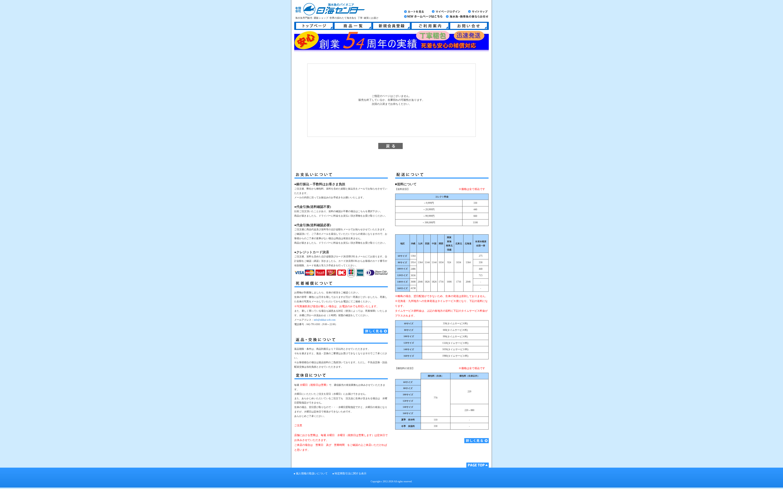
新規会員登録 (391, 26)
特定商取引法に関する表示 (350, 473)
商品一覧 (353, 26)
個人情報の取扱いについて (312, 473)
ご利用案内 (430, 26)
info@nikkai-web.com (324, 319)
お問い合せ (468, 26)
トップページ (314, 26)
